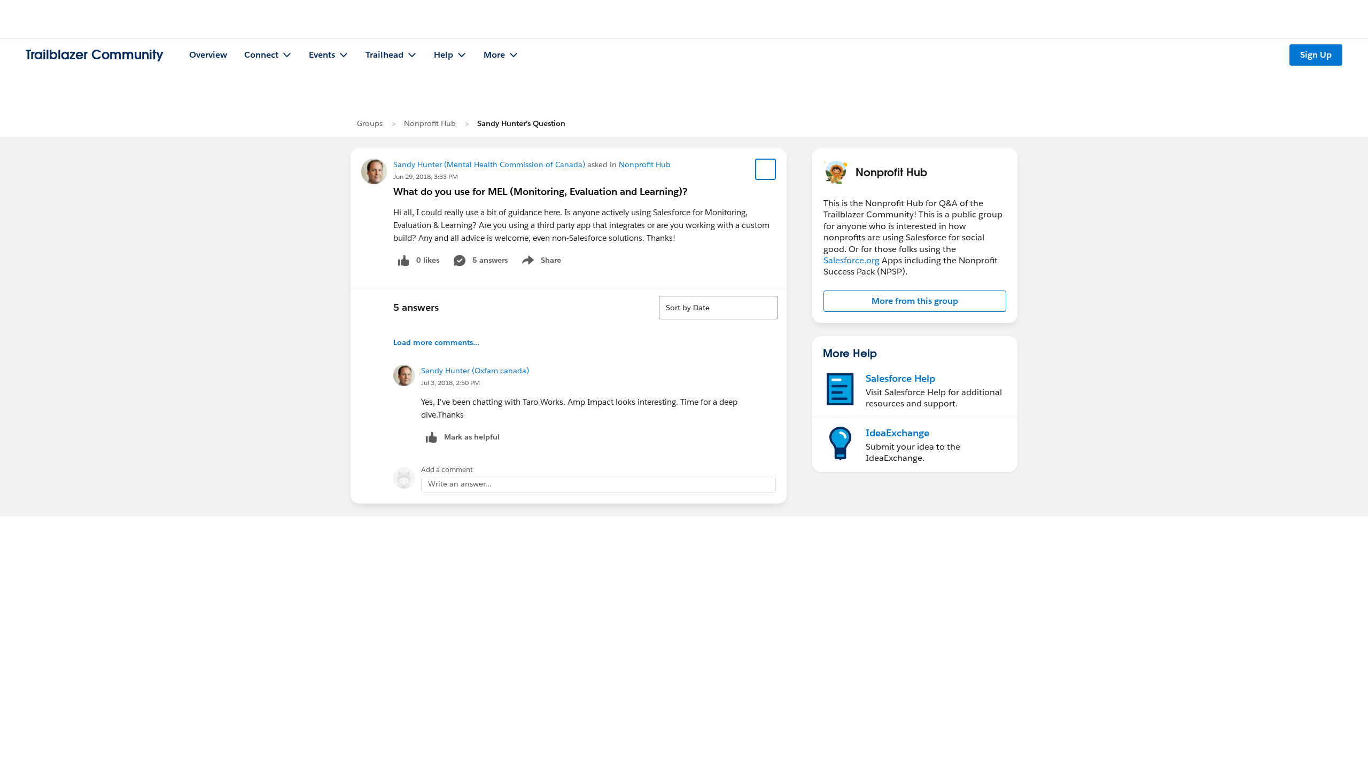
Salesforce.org (851, 260)
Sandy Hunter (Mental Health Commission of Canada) (489, 164)
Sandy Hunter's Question (521, 123)
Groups (370, 123)
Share (540, 262)
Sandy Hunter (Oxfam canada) (475, 370)
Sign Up (1316, 54)
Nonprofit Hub (430, 123)
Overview (208, 54)
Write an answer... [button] (460, 484)
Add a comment (447, 469)
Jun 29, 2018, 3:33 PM (425, 176)
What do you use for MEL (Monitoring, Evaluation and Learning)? (540, 191)
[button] (914, 301)
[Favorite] (765, 169)
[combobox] (718, 307)
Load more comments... (436, 342)
